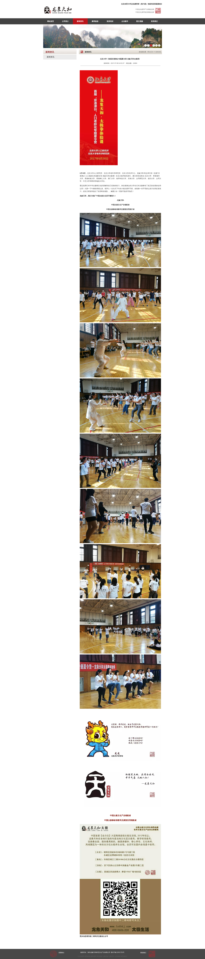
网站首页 (50, 21)
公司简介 (65, 21)
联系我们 (154, 21)
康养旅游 (95, 21)
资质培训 (110, 21)
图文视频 (139, 21)
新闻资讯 (80, 21)
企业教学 (124, 21)
